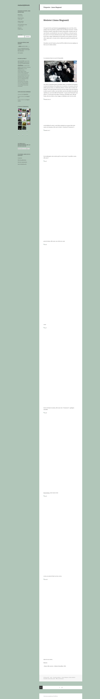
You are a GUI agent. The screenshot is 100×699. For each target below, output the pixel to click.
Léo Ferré (23, 77)
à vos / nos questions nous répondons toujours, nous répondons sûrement (24, 49)
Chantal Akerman (26, 62)
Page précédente (41, 687)
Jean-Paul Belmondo (25, 73)
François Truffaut (20, 72)
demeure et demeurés (27, 67)
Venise (22, 85)
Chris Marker (20, 63)
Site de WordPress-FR (22, 164)
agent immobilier (21, 61)
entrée (55, 677)
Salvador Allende (20, 83)
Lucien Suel (19, 77)
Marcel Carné (20, 78)
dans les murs (27, 65)
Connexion (20, 158)
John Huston (20, 76)
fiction (25, 71)
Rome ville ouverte (51, 678)
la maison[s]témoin (61, 28)
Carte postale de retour (22, 24)
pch (51, 677)
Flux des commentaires (22, 162)
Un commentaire (60, 678)
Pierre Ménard (20, 82)
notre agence (20, 53)
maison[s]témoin (24, 5)
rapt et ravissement (25, 82)
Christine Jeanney (25, 63)
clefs (23, 65)
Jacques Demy (20, 73)
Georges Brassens (26, 72)
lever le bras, (47, 492)
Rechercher (20, 34)
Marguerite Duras (25, 78)
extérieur (59, 677)
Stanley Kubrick (25, 83)
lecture (23, 76)
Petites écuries (21, 21)
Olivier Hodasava (20, 81)
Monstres (19, 28)
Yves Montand (20, 86)
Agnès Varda (27, 61)
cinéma (20, 65)
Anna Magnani (21, 62)
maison (27, 77)
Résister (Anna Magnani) (56, 20)
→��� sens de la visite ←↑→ (24, 46)
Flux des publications (22, 160)
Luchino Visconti (26, 76)
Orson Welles (26, 81)
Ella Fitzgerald (25, 68)
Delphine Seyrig (20, 67)
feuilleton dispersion (21, 71)
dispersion (20, 68)
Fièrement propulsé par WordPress (51, 696)
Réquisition (20, 14)
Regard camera (21, 18)
